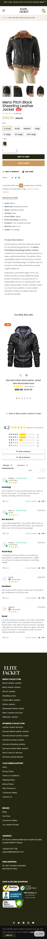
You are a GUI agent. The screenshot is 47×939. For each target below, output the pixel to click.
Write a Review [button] (24, 451)
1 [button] (16, 398)
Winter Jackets (8, 704)
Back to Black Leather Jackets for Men (25, 414)
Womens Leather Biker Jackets (15, 748)
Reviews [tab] (6, 465)
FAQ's (4, 767)
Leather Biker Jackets (11, 700)
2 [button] (19, 398)
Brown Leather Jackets (11, 683)
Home (4, 17)
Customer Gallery (9, 792)
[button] (39, 501)
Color (4, 139)
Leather (30, 189)
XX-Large (19, 134)
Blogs (4, 812)
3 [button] (22, 398)
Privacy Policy (8, 771)
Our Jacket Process (10, 824)
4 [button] (24, 398)
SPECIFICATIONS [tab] (10, 197)
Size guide (29, 172)
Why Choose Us (9, 788)
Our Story (6, 816)
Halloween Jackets (10, 717)
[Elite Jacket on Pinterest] (23, 922)
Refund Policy (8, 784)
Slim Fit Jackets (8, 691)
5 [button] (27, 398)
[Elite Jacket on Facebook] (14, 922)
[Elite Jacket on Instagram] (28, 922)
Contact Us (7, 797)
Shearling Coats (9, 696)
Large (37, 128)
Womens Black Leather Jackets (15, 731)
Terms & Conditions (10, 775)
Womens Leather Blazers (12, 757)
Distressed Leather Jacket (13, 708)
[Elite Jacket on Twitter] (19, 922)
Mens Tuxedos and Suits (12, 713)
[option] (23, 360)
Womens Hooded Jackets (13, 740)
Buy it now (23, 163)
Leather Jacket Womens (12, 727)
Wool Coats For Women (12, 752)
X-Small (7, 128)
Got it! (9, 935)
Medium (27, 128)
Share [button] (7, 501)
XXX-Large (31, 134)
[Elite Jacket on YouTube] (33, 922)
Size (4, 123)
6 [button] (30, 398)
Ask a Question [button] (24, 457)
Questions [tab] (21, 465)
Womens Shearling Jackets (13, 744)
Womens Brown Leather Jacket (15, 735)
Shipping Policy (8, 780)
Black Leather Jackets (11, 687)
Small (17, 128)
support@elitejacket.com (13, 852)
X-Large (7, 134)
